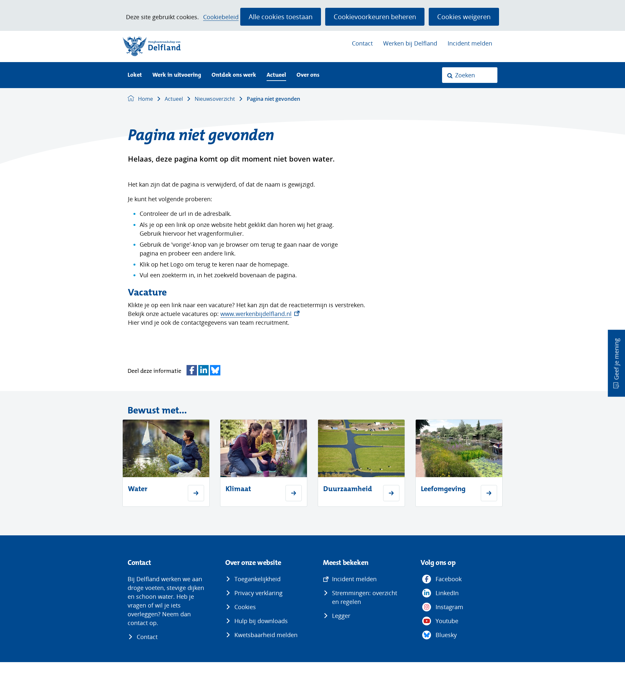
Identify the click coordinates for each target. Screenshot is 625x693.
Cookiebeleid (221, 17)
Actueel (276, 75)
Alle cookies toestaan (280, 16)
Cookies (245, 607)
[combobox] (469, 75)
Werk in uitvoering (176, 75)
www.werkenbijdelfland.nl (259, 314)
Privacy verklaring (258, 593)
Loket (135, 75)
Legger (341, 616)
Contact (362, 43)
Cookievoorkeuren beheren (375, 16)
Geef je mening (616, 359)
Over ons (308, 75)
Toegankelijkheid (257, 579)
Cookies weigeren (464, 16)
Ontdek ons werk (234, 75)
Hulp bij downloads (261, 621)
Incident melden (470, 43)
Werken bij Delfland (410, 43)
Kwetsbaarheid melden (266, 635)
